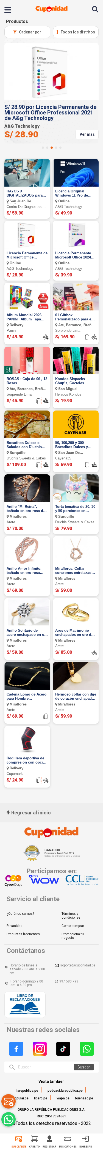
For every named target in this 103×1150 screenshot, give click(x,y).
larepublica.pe (27, 1090)
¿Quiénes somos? (20, 914)
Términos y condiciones (71, 915)
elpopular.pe (19, 1098)
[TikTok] (63, 1049)
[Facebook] (16, 1049)
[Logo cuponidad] (51, 9)
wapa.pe (63, 1098)
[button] (43, 148)
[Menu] (10, 9)
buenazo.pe (84, 1098)
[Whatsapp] (87, 1049)
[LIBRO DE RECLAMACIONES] (25, 1005)
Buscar (83, 1067)
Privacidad (15, 926)
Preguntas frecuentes (23, 934)
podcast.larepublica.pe (65, 1090)
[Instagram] (40, 1049)
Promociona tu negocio (73, 936)
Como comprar (73, 926)
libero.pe (40, 1098)
